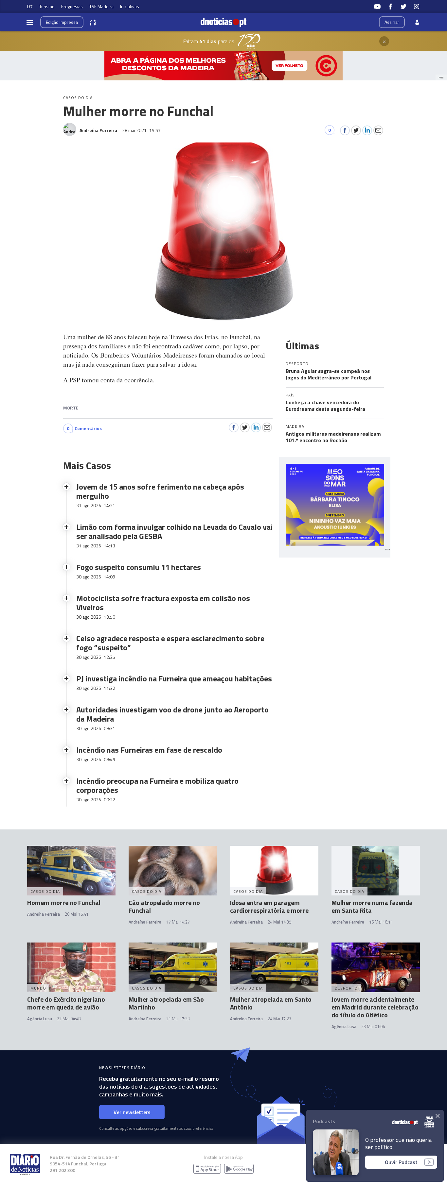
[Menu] (30, 22)
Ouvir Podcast (401, 1162)
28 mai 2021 (141, 130)
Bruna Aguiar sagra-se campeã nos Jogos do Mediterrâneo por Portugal (328, 374)
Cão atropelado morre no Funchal (164, 906)
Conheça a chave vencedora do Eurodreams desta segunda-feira (325, 405)
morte (71, 407)
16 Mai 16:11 (381, 922)
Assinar (391, 22)
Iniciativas (129, 6)
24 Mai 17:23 (279, 1018)
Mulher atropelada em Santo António (271, 1003)
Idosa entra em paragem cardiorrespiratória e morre (269, 906)
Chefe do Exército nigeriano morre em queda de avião (66, 1003)
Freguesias (72, 6)
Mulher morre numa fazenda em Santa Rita (372, 906)
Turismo (47, 6)
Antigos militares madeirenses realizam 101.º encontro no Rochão (333, 437)
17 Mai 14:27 (178, 922)
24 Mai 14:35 (279, 922)
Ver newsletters (132, 1112)
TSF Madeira (101, 6)
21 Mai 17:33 (178, 1018)
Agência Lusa (39, 1018)
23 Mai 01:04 (373, 1026)
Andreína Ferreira (43, 914)
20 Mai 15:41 (76, 914)
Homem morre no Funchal (63, 902)
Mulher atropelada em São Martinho (166, 1003)
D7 (30, 6)
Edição (62, 22)
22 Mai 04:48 (68, 1018)
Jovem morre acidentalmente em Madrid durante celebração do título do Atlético (375, 1007)
